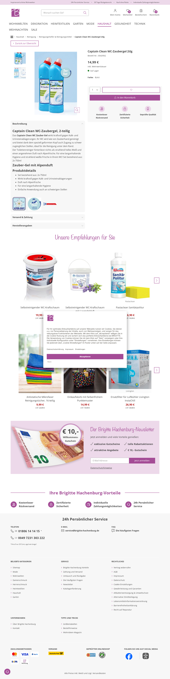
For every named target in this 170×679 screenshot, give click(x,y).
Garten (16, 597)
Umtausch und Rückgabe (74, 576)
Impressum (119, 576)
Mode (15, 572)
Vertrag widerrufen (122, 567)
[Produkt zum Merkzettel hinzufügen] (131, 90)
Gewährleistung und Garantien (127, 588)
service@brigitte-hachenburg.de (82, 530)
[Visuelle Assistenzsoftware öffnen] (144, 656)
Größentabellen (70, 624)
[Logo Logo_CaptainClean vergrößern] (34, 204)
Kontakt (16, 628)
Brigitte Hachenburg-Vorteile (76, 567)
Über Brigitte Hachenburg (24, 624)
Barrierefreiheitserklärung (125, 605)
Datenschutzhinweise (101, 467)
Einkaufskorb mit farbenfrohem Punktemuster (85, 398)
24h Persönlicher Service (80, 2)
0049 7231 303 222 (31, 538)
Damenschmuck (20, 580)
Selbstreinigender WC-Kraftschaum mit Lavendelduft (85, 309)
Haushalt (17, 593)
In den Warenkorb (126, 97)
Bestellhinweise (70, 628)
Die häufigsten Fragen (127, 530)
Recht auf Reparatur (123, 609)
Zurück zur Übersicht (25, 43)
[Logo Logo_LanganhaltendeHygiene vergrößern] (50, 204)
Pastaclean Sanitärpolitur (130, 307)
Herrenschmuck (20, 584)
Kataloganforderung (72, 588)
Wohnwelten (18, 576)
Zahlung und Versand (72, 572)
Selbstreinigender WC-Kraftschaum (40, 307)
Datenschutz (119, 580)
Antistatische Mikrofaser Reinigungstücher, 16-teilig (40, 398)
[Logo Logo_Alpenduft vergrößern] (19, 204)
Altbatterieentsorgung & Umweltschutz (131, 593)
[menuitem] (18, 24)
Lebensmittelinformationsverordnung (130, 601)
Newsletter (68, 584)
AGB (115, 572)
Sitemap (16, 567)
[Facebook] (129, 656)
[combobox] (65, 13)
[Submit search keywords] (85, 13)
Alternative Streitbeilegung (126, 597)
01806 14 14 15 (29, 531)
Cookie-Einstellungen (123, 584)
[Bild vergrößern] (77, 110)
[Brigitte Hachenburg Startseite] (15, 13)
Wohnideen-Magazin (72, 632)
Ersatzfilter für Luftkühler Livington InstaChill (130, 398)
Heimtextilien (19, 588)
